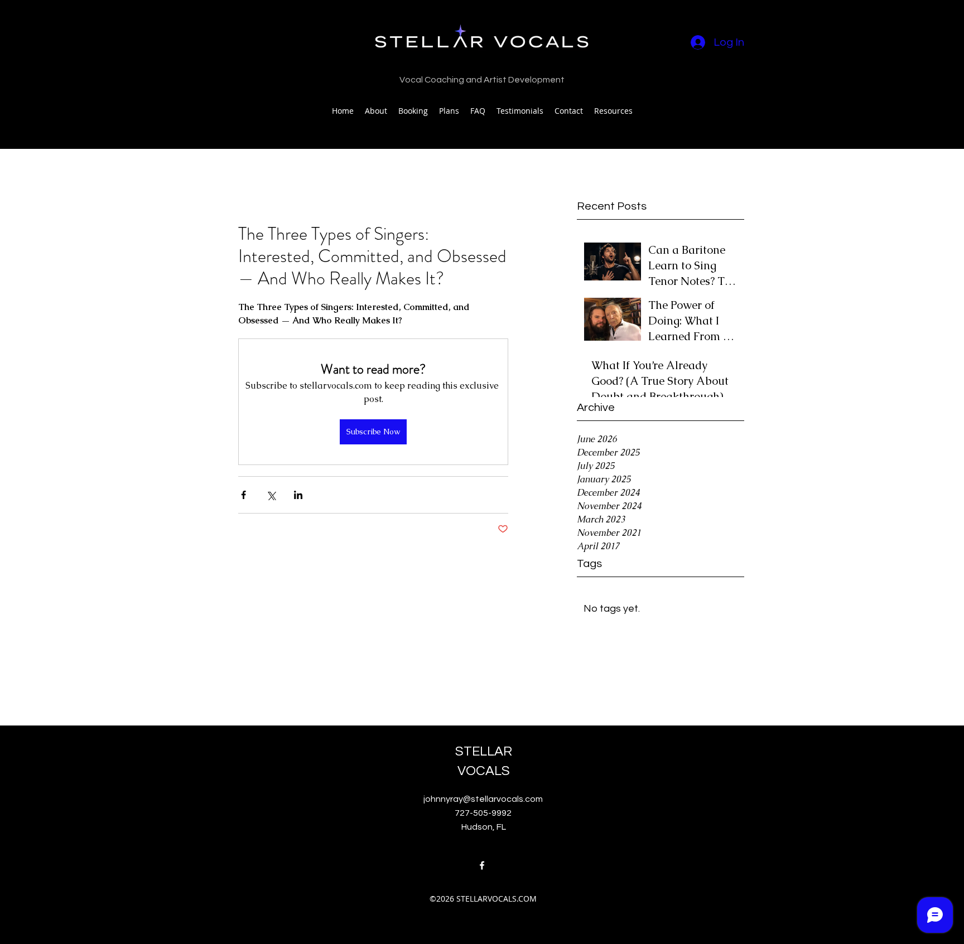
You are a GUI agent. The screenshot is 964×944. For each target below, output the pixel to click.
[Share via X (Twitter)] (271, 495)
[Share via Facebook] (243, 495)
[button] (613, 111)
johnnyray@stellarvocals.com (483, 799)
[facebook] (482, 865)
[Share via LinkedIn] (298, 495)
